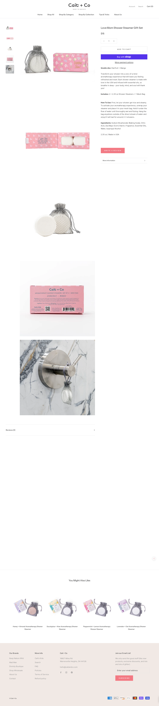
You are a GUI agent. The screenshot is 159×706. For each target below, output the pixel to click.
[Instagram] (66, 672)
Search (140, 6)
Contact (12, 678)
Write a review (112, 150)
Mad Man (13, 662)
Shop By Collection (86, 14)
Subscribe (124, 678)
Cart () (150, 6)
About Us (118, 14)
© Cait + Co (13, 698)
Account (132, 6)
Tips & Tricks (104, 14)
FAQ (36, 666)
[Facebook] (61, 672)
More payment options (124, 62)
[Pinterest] (72, 672)
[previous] (7, 609)
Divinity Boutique (16, 666)
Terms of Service (42, 674)
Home (39, 14)
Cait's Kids (39, 658)
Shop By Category (66, 14)
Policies (38, 670)
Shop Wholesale (16, 670)
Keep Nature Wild (16, 658)
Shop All (50, 14)
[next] (151, 609)
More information (109, 160)
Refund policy (40, 678)
